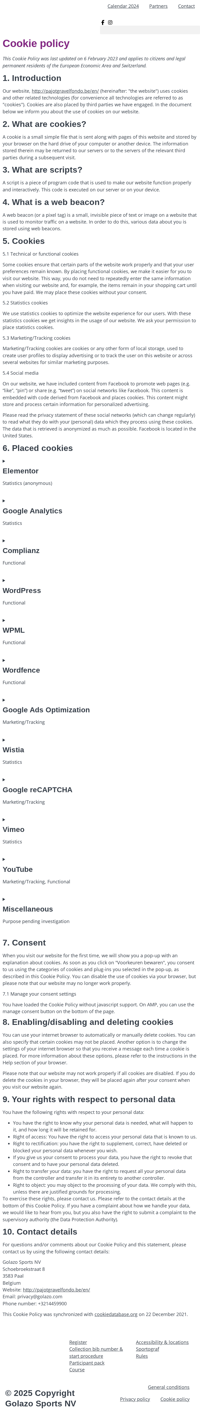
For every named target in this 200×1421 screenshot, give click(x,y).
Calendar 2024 (123, 6)
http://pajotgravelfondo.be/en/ (65, 91)
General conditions (169, 1387)
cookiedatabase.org (116, 1314)
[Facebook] (103, 22)
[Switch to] (195, 15)
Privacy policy (135, 1399)
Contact (186, 6)
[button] (150, 30)
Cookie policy (175, 1399)
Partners (158, 6)
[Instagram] (110, 22)
